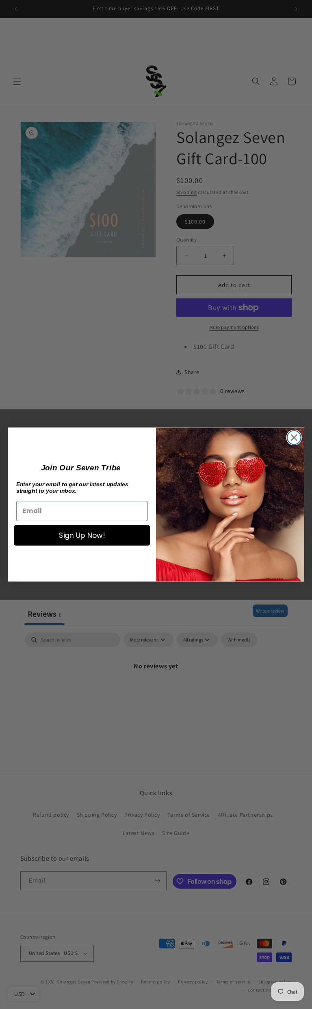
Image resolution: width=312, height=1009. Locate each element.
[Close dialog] (294, 437)
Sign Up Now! (82, 535)
